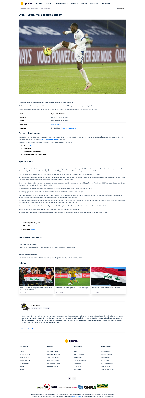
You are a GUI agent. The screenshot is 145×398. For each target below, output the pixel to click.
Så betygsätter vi (24, 363)
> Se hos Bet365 (56, 124)
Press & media (77, 363)
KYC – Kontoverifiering (80, 360)
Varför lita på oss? (25, 357)
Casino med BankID (106, 366)
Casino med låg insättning (107, 369)
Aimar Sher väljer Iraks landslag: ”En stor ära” (106, 288)
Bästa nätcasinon (105, 351)
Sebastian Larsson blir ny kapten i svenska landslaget (72, 288)
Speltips (83, 3)
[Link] (36, 276)
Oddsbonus (38, 3)
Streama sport (106, 3)
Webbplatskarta (78, 369)
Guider (75, 351)
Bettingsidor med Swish (107, 363)
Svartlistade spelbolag (52, 366)
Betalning (73, 3)
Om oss (22, 351)
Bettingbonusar (105, 360)
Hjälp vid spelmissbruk (53, 357)
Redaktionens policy (25, 360)
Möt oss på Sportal (25, 354)
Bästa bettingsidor (105, 357)
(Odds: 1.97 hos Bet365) (68, 128)
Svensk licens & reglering (53, 363)
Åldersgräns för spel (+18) (54, 354)
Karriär (22, 369)
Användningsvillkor (79, 354)
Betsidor (48, 3)
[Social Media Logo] (69, 378)
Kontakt (22, 366)
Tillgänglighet (77, 366)
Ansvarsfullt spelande (52, 351)
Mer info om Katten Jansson (29, 329)
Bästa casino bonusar (106, 354)
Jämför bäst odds (61, 3)
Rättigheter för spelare (53, 360)
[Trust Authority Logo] (54, 387)
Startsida (22, 8)
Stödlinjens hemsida (76, 396)
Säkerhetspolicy (78, 357)
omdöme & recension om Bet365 (49, 139)
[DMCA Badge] (40, 387)
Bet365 (30, 146)
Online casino (94, 3)
